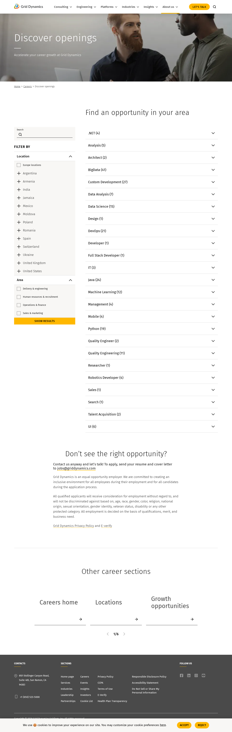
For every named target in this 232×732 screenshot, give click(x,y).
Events (84, 682)
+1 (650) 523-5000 (30, 697)
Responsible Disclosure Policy (149, 676)
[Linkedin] (189, 675)
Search (20, 130)
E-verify (106, 526)
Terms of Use (105, 688)
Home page (67, 676)
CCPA (100, 682)
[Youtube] (203, 675)
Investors (85, 695)
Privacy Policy (105, 676)
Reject (202, 725)
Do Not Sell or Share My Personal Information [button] (145, 690)
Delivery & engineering (35, 288)
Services (65, 682)
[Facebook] (181, 675)
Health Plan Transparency (112, 701)
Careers (27, 86)
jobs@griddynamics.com (76, 468)
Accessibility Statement (145, 682)
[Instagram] (196, 675)
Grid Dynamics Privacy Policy (73, 526)
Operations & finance (34, 305)
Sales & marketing (33, 313)
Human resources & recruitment (40, 296)
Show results (44, 321)
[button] (107, 634)
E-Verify (102, 695)
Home (17, 86)
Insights (84, 688)
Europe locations (32, 165)
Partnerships (68, 701)
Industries (66, 688)
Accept (184, 725)
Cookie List (86, 701)
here (163, 725)
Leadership (67, 695)
